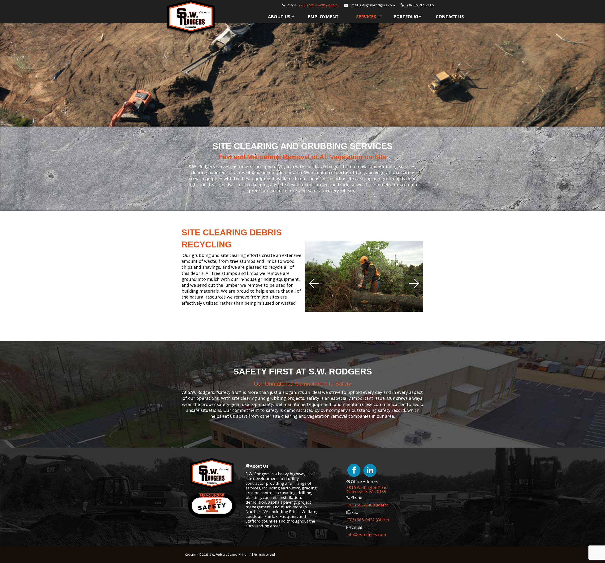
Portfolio (405, 16)
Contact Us (450, 16)
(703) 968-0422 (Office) (367, 519)
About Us (279, 16)
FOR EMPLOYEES (419, 5)
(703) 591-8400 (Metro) (319, 5)
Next (413, 285)
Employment (323, 16)
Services (366, 16)
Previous (315, 285)
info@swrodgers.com (377, 5)
